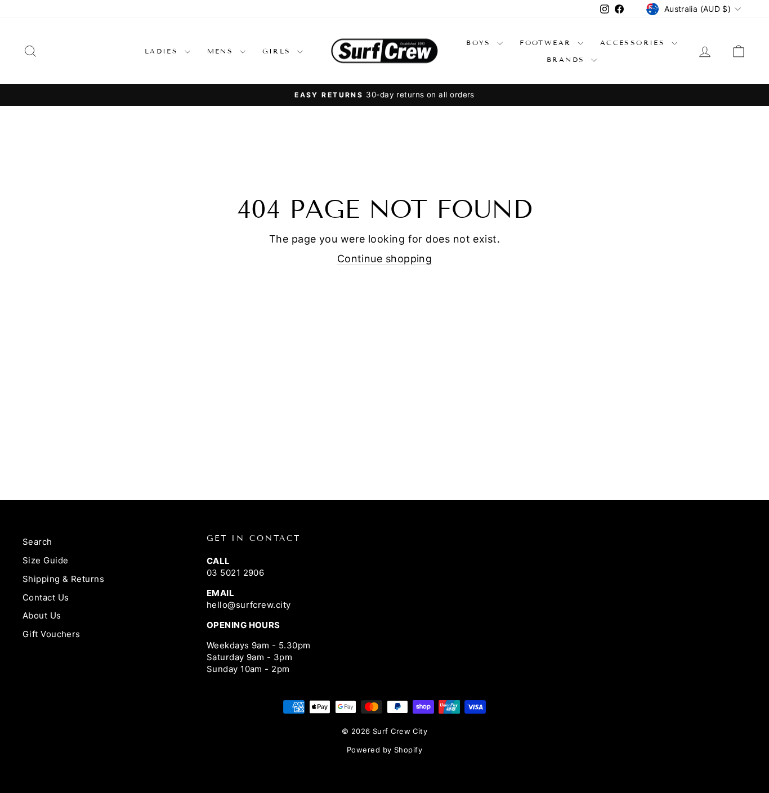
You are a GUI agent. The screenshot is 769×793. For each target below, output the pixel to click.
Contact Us (46, 597)
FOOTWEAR (547, 42)
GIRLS (278, 51)
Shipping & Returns (63, 579)
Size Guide (46, 560)
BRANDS (567, 59)
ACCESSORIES (634, 42)
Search (37, 541)
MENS (222, 51)
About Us (42, 615)
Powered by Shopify (384, 749)
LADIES (163, 51)
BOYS (480, 42)
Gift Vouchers (52, 634)
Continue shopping (384, 259)
